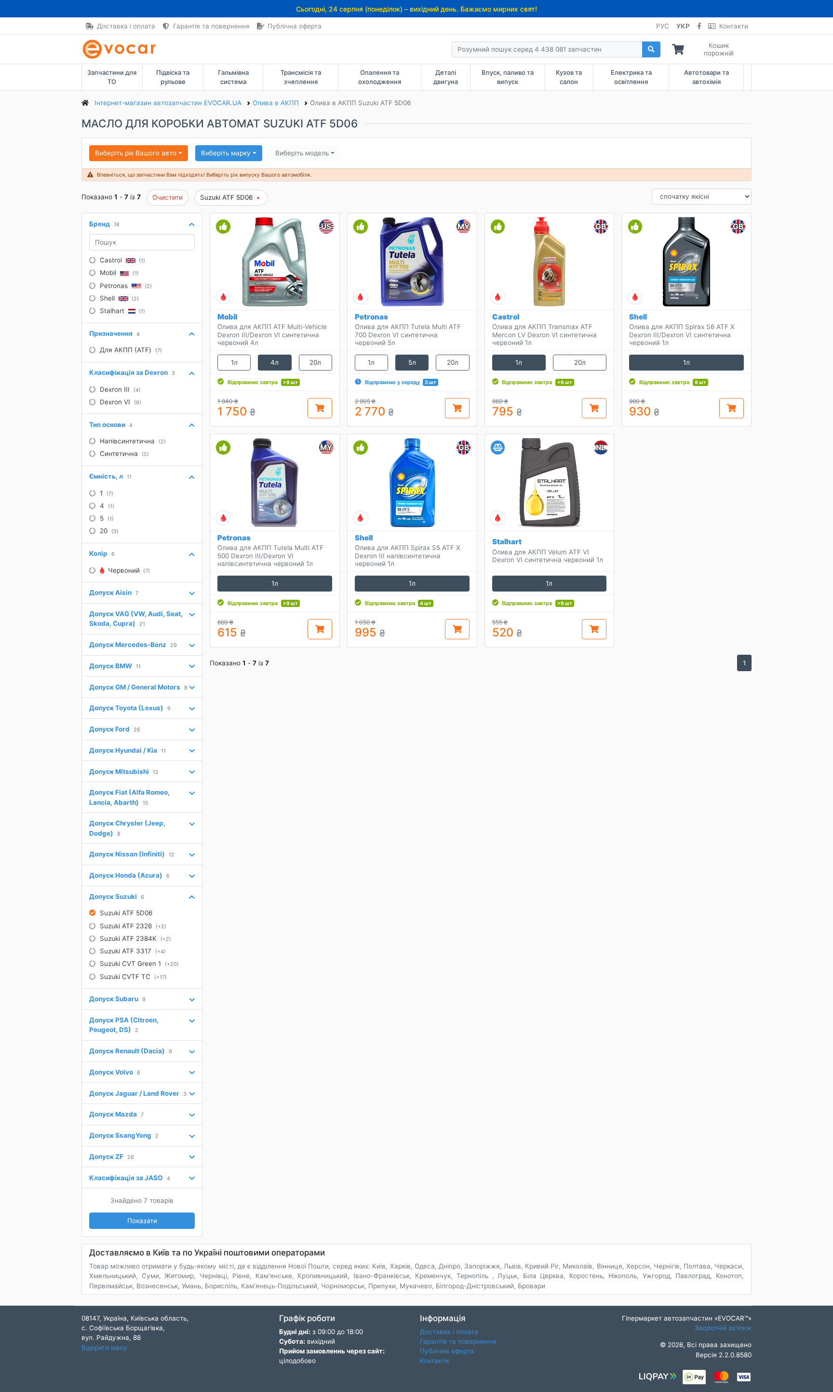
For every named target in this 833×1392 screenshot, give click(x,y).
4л (274, 362)
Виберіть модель (302, 153)
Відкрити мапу (104, 1347)
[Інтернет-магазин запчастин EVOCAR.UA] (121, 49)
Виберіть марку (226, 153)
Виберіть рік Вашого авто (135, 153)
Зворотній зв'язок (723, 1328)
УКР (683, 26)
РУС (662, 26)
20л (315, 362)
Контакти (733, 26)
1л (234, 362)
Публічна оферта (295, 26)
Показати (142, 1221)
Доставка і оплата (126, 26)
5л (412, 362)
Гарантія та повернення (211, 26)
